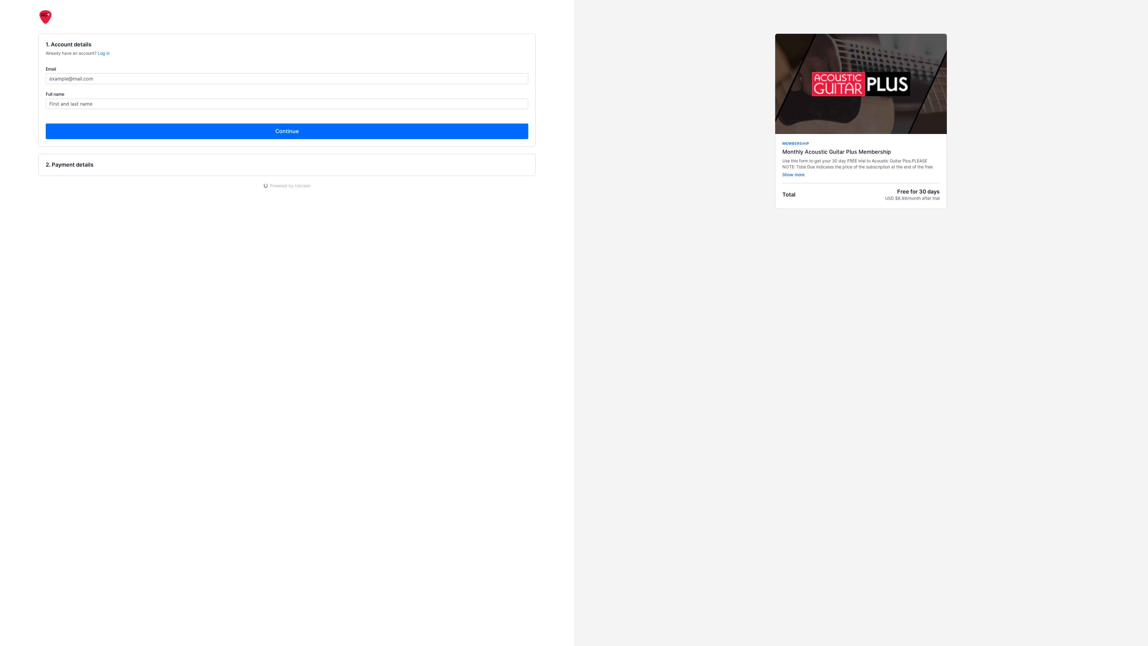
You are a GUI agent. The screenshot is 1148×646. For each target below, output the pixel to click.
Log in (104, 53)
